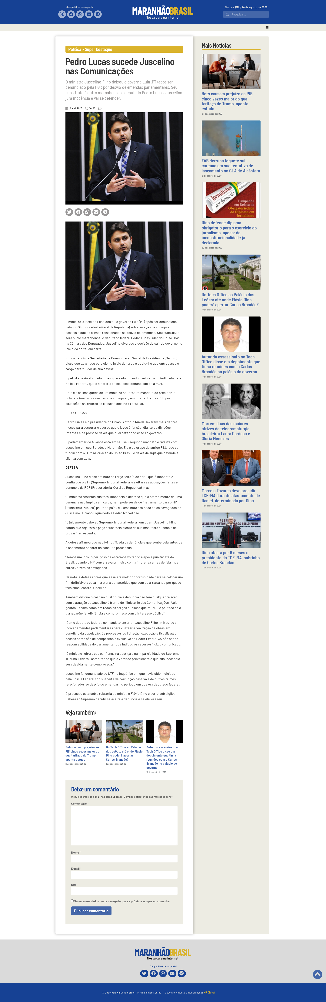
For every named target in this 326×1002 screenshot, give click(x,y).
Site (74, 884)
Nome (76, 852)
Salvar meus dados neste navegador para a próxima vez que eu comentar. (122, 901)
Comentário (79, 803)
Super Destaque (98, 49)
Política (74, 49)
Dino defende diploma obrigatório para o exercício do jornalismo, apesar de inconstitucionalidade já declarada (229, 232)
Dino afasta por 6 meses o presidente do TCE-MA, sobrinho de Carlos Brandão (231, 557)
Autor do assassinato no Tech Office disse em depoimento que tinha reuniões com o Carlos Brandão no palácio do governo (162, 757)
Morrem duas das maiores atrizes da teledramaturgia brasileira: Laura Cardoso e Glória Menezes (226, 431)
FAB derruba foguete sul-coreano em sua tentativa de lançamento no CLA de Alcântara (231, 165)
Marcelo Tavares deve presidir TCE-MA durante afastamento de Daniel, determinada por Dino (231, 495)
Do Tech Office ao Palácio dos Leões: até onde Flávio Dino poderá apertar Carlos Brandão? (124, 753)
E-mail (76, 868)
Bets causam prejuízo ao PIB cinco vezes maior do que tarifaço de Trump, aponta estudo (82, 753)
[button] (62, 14)
